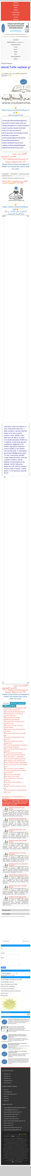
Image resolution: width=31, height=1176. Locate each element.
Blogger (19, 1161)
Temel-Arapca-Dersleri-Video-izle (11, 1127)
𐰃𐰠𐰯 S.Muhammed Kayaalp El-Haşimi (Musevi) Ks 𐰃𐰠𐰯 (16, 691)
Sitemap (16, 10)
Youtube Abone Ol (7, 796)
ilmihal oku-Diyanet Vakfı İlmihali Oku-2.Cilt (18, 1059)
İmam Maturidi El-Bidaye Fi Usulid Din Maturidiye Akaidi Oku (17, 1044)
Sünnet (15, 51)
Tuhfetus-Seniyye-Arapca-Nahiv (11, 1129)
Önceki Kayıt (26, 941)
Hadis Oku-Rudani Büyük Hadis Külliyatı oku (19, 1019)
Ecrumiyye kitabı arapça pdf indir (16, 1027)
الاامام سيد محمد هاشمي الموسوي (15, 686)
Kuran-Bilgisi (7, 1091)
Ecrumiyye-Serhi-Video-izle (7, 988)
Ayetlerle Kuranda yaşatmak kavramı (13, 178)
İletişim (16, 7)
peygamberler (7, 1080)
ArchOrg (16, 17)
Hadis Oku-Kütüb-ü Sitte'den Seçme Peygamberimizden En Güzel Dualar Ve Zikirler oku (17, 1036)
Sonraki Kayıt (6, 941)
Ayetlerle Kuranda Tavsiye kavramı (18, 874)
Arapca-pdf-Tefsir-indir (9, 1116)
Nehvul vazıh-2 (4, 995)
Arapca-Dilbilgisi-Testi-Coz (7, 982)
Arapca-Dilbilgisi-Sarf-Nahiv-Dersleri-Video (11, 979)
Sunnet (5, 1096)
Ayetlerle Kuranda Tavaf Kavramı (18, 818)
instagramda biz (16, 12)
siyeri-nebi (6, 1082)
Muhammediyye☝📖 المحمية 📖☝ (15, 42)
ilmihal (5, 1100)
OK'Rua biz (16, 19)
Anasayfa (15, 2)
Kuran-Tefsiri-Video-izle (9, 1094)
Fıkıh (15, 54)
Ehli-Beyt (6, 1074)
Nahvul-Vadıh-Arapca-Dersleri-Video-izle (11, 991)
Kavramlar (14, 174)
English (15, 59)
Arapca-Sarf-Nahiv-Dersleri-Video (9, 984)
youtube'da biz (15, 14)
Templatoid (19, 1138)
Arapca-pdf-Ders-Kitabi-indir (8, 986)
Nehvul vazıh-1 (4, 993)
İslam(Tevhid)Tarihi (15, 56)
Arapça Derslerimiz (15, 44)
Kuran (5, 1089)
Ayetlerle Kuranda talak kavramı (17, 896)
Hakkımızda (16, 5)
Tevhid (15, 47)
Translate (12, 975)
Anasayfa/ (5, 174)
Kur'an (15, 49)
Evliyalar (6, 1076)
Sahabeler (6, 1078)
